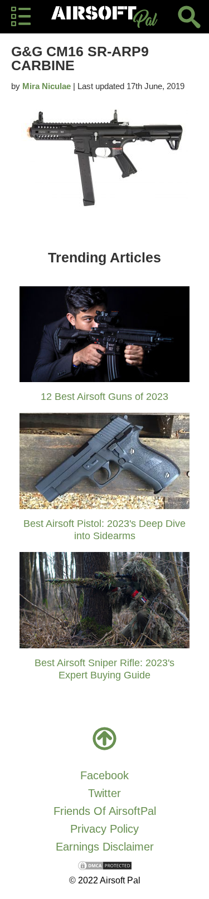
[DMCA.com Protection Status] (105, 864)
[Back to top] (105, 738)
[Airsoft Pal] (105, 17)
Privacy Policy (104, 829)
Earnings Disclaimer (105, 847)
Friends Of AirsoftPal (105, 811)
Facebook (104, 775)
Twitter (104, 793)
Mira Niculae (46, 86)
